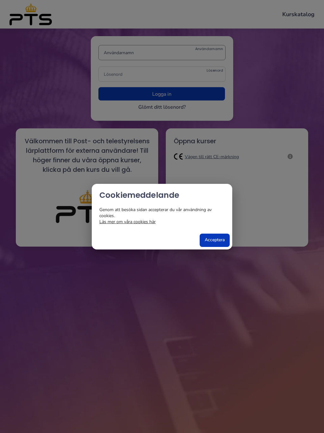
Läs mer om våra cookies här (127, 222)
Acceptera (215, 240)
